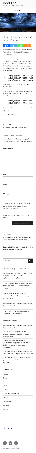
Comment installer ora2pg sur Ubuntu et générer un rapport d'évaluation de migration (16, 360)
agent (8, 127)
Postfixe (5, 397)
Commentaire (8, 148)
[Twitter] (13, 45)
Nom (5, 174)
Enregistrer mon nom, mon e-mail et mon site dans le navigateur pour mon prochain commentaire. (16, 206)
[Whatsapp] (20, 45)
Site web (6, 194)
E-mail (5, 184)
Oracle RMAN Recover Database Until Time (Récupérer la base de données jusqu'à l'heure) (17, 286)
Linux (5, 386)
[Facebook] (6, 45)
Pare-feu (6, 382)
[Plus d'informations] (27, 45)
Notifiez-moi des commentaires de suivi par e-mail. (17, 216)
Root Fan (10, 2)
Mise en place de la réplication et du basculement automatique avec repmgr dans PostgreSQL (16, 296)
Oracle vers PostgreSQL (11, 393)
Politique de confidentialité (11, 448)
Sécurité (6, 405)
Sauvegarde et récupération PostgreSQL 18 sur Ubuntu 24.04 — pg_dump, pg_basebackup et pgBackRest (17, 275)
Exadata (5, 378)
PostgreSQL (7, 401)
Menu (19, 10)
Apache (5, 374)
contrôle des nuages (19, 127)
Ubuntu (5, 409)
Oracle (8, 124)
